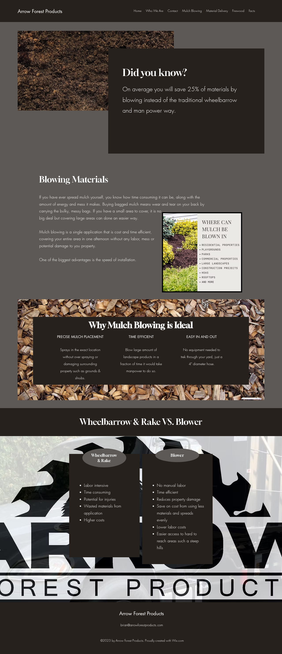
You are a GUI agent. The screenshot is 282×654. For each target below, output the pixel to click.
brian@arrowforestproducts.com (142, 625)
